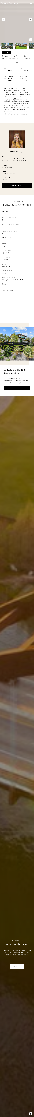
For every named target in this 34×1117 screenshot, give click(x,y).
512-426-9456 (7, 167)
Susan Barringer (17, 152)
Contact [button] (17, 966)
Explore (17, 388)
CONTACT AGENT (17, 185)
